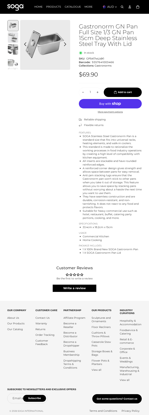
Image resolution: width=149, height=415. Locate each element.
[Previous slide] (24, 45)
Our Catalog (15, 329)
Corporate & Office (127, 350)
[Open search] (122, 7)
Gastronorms (103, 65)
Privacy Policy (131, 410)
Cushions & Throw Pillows (100, 334)
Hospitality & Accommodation (130, 322)
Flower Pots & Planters (100, 362)
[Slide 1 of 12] (13, 25)
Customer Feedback (41, 342)
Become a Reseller (69, 325)
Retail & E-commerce (127, 341)
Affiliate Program (74, 317)
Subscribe (34, 398)
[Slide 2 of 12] (13, 37)
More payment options (110, 112)
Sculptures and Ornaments (101, 319)
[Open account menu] (130, 7)
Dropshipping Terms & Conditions (72, 364)
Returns (40, 329)
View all (96, 369)
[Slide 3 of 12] (13, 49)
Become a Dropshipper (71, 343)
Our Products (16, 323)
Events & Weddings (126, 359)
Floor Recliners (101, 327)
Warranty (41, 323)
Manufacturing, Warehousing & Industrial (129, 371)
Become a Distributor (70, 334)
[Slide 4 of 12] (13, 61)
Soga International (30, 411)
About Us (13, 317)
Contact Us (42, 317)
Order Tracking (45, 334)
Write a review (74, 288)
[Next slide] (66, 45)
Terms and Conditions (103, 410)
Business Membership (71, 353)
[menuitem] (88, 7)
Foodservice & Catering (129, 332)
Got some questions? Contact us (117, 398)
